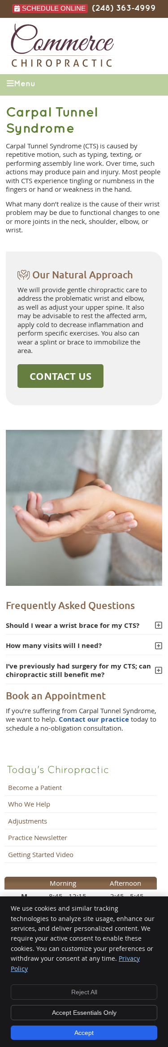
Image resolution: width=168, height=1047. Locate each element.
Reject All (84, 992)
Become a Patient (35, 787)
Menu (24, 84)
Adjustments (27, 820)
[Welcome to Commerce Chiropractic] (62, 64)
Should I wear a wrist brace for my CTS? (72, 625)
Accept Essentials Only (84, 1012)
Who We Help (29, 803)
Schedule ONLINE (54, 8)
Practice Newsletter (37, 837)
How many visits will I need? (54, 645)
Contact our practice (94, 719)
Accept (84, 1032)
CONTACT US (60, 376)
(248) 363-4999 (124, 8)
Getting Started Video (40, 854)
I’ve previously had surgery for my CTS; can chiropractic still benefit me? (78, 670)
